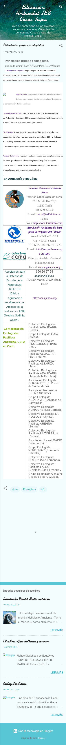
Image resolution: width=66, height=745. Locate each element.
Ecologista (29, 489)
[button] (61, 46)
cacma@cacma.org (49, 267)
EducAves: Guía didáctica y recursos (26, 641)
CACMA (44, 253)
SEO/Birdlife (8, 132)
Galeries (41, 738)
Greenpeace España (14, 71)
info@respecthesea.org (49, 249)
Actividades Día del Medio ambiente (26, 599)
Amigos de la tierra (11, 156)
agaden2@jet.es (44, 275)
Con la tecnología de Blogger (35, 731)
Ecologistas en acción (12, 113)
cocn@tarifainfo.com (49, 214)
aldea (15, 489)
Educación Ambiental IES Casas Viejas (33, 13)
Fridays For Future (14, 683)
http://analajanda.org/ (44, 298)
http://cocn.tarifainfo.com (47, 223)
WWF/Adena (21, 94)
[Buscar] (61, 7)
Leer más (57, 630)
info (43, 489)
